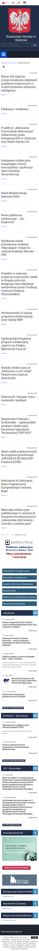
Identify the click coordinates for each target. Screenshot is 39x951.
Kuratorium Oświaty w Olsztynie (21, 38)
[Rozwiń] (3, 54)
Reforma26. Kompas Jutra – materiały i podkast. (19, 398)
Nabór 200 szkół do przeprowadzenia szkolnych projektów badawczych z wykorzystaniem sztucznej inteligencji (19, 83)
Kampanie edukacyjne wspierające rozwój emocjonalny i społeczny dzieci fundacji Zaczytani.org (17, 167)
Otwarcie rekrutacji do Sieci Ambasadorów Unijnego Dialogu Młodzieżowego (15, 747)
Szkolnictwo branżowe (14, 603)
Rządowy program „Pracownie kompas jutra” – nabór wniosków (18, 657)
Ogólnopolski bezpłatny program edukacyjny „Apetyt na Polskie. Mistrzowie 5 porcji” (16, 344)
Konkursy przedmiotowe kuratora (19, 597)
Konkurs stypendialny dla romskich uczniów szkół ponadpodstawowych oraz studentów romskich (19, 624)
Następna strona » (20, 535)
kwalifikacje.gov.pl (8, 896)
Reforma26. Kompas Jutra (16, 571)
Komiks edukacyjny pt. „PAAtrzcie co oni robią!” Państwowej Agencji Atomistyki (16, 373)
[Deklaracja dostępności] (24, 3)
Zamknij (34, 937)
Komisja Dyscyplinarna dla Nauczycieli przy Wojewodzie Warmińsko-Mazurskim (24, 680)
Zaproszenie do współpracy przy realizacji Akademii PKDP (15, 726)
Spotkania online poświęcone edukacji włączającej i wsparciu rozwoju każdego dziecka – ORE (18, 247)
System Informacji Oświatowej (18, 584)
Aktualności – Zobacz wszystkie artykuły (13, 708)
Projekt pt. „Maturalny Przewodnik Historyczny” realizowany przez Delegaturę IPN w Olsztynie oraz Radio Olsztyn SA (18, 134)
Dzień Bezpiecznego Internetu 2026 (14, 194)
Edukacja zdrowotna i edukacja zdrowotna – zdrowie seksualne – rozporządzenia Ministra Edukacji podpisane (16, 641)
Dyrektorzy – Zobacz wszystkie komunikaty (13, 760)
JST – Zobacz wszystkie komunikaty (11, 825)
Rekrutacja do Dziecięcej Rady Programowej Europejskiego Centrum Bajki (16, 486)
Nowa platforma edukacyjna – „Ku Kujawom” (12, 218)
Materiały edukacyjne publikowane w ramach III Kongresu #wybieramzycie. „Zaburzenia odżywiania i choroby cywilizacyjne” (19, 516)
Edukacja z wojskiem (14, 109)
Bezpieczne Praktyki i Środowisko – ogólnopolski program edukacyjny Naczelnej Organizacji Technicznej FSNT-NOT (18, 426)
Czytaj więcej (32, 631)
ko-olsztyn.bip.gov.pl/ (9, 920)
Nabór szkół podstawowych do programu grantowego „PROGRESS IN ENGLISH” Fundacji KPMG (19, 457)
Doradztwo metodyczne (14, 577)
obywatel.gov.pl (7, 908)
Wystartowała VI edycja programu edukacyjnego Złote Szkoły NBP (17, 316)
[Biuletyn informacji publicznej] (6, 3)
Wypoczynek (9, 590)
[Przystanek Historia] (19, 884)
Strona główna (12, 63)
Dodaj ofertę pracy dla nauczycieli (16, 867)
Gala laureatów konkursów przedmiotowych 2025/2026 (13, 695)
